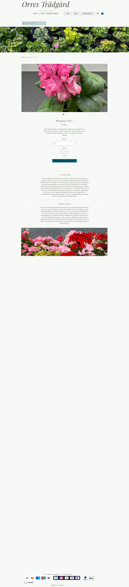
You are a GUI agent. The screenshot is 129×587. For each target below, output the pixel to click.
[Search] (98, 13)
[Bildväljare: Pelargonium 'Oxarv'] (63, 114)
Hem (23, 57)
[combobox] (64, 143)
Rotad (64, 139)
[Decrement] (62, 151)
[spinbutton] (64, 151)
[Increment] (67, 151)
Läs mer (64, 135)
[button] (87, 13)
